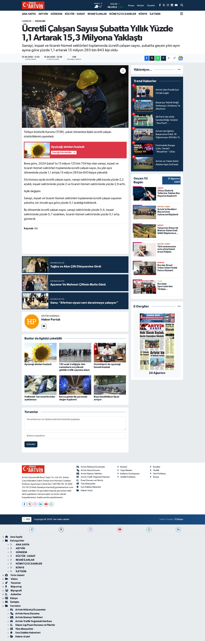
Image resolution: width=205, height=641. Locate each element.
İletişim (123, 467)
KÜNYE (143, 14)
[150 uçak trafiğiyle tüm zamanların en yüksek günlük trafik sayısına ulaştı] (75, 352)
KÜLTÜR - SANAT (75, 14)
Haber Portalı (50, 319)
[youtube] (119, 529)
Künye (156, 477)
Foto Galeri (17, 575)
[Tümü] (179, 69)
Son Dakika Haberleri (91, 487)
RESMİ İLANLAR (97, 14)
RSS (28, 519)
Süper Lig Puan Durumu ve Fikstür (35, 625)
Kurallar (156, 467)
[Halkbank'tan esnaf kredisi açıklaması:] (40, 385)
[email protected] (45, 487)
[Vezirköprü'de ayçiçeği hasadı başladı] (110, 352)
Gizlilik (156, 470)
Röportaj (15, 586)
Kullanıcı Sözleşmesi (130, 473)
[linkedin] (178, 529)
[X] (29, 504)
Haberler (26, 21)
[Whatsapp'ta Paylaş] (157, 58)
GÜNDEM (56, 14)
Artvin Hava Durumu (90, 470)
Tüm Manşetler (88, 484)
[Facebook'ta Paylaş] (147, 58)
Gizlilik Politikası (128, 477)
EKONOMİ (40, 21)
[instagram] (90, 529)
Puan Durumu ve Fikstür (92, 480)
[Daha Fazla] (163, 58)
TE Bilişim (178, 519)
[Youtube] (46, 504)
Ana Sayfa (16, 537)
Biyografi (16, 590)
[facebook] (31, 529)
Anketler (15, 594)
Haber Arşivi (87, 490)
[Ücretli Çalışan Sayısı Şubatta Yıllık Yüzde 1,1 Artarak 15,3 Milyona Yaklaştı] (75, 96)
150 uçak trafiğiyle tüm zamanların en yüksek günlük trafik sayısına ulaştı (74, 367)
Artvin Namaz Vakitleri (91, 473)
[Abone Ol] (180, 58)
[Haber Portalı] (31, 321)
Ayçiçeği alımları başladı (37, 364)
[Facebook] (24, 504)
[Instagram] (35, 504)
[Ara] (182, 5)
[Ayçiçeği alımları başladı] (40, 352)
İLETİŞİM (155, 14)
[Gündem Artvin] (33, 5)
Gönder (31, 444)
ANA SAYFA (29, 14)
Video (14, 579)
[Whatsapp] (51, 504)
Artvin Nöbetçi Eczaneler (93, 467)
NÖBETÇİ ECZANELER (122, 14)
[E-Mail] (43, 326)
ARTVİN (43, 14)
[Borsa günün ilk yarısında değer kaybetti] (75, 385)
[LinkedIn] (40, 504)
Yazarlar (15, 583)
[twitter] (61, 529)
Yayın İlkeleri (126, 470)
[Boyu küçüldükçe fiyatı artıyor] (110, 385)
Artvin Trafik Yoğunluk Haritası (95, 477)
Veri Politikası (159, 473)
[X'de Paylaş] (151, 58)
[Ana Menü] (181, 14)
